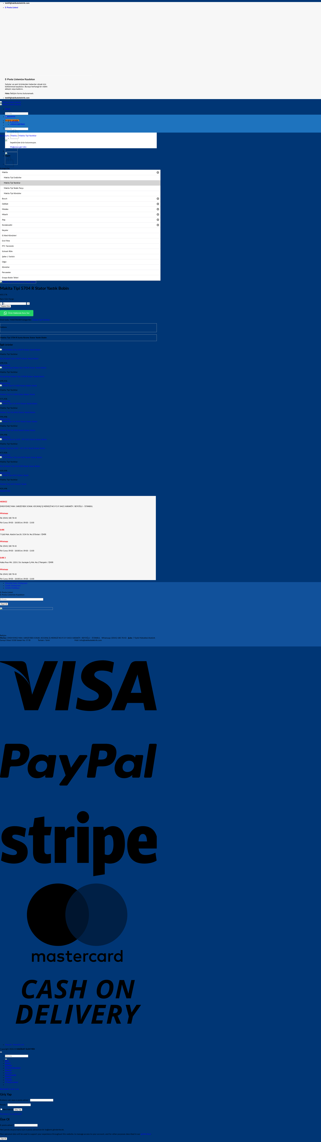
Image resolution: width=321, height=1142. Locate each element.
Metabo (8, 1080)
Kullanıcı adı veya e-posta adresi (15, 1100)
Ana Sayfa (4, 136)
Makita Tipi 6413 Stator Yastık (13, 484)
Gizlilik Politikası (12, 588)
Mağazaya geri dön (18, 147)
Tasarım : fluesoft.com (14, 1045)
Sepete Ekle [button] (5, 365)
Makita (8, 1078)
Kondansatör (10, 1075)
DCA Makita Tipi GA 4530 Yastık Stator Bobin (20, 466)
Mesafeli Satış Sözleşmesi (16, 583)
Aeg (7, 1061)
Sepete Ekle (5, 306)
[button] (11, 8)
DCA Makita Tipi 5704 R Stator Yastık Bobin (19, 359)
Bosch (8, 1063)
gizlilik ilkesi (146, 1134)
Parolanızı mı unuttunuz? (11, 1114)
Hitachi (8, 1070)
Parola (3, 1105)
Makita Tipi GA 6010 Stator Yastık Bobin (17, 412)
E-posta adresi (7, 1125)
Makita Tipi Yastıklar (27, 136)
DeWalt (8, 1066)
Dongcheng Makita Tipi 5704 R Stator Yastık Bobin (22, 377)
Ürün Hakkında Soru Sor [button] (19, 313)
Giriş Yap (18, 1110)
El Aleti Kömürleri (13, 1068)
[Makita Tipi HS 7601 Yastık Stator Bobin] (11, 151)
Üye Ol (3, 1139)
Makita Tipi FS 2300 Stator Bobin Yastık (17, 394)
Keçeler (8, 1073)
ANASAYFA (10, 117)
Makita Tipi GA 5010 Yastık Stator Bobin (17, 430)
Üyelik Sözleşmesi (13, 586)
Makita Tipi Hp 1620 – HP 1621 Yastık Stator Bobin (22, 448)
